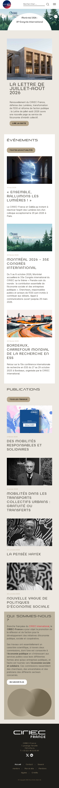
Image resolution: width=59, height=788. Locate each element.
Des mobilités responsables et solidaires (24, 445)
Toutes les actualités (21, 150)
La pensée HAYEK (24, 554)
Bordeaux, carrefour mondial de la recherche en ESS (28, 352)
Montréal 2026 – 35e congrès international (28, 264)
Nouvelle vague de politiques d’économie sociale (28, 603)
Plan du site (29, 769)
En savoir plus (17, 682)
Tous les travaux (18, 399)
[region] (29, 16)
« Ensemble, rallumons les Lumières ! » (23, 196)
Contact (29, 764)
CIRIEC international (39, 626)
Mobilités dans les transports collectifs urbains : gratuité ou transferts (28, 502)
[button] (3, 16)
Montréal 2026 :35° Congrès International (29, 20)
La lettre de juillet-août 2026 (27, 89)
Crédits (35, 773)
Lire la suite (20, 124)
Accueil (18, 764)
